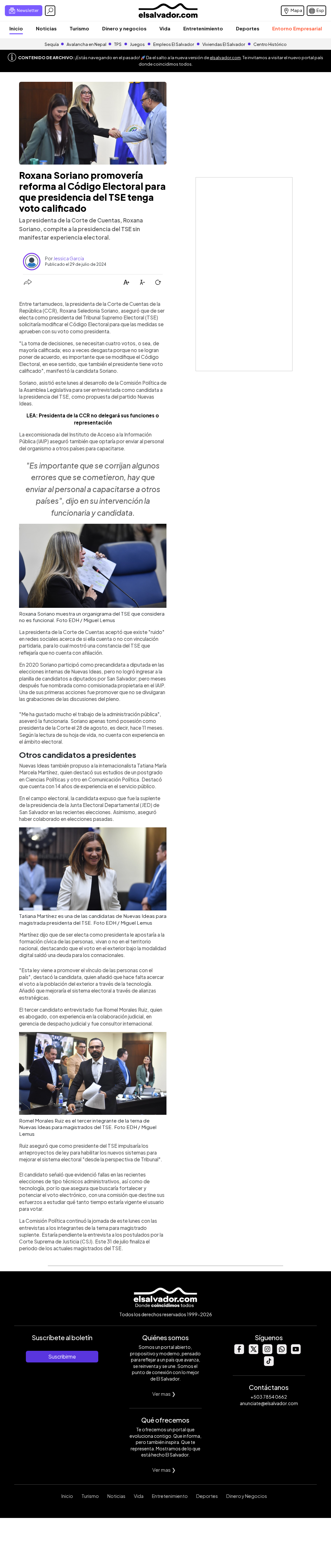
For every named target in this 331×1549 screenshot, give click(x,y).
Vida (164, 28)
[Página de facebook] (239, 1352)
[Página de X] (253, 1352)
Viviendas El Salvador (223, 44)
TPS (118, 44)
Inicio (16, 28)
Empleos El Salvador (173, 44)
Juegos (137, 44)
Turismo (79, 28)
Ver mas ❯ (164, 1394)
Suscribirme (62, 1356)
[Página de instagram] (267, 1352)
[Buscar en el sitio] (50, 10)
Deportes (247, 28)
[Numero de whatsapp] (281, 1352)
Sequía (52, 44)
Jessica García (68, 258)
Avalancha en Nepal (86, 44)
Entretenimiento (203, 28)
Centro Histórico (270, 44)
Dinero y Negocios (246, 1496)
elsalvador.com (225, 57)
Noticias (46, 28)
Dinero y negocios (124, 28)
